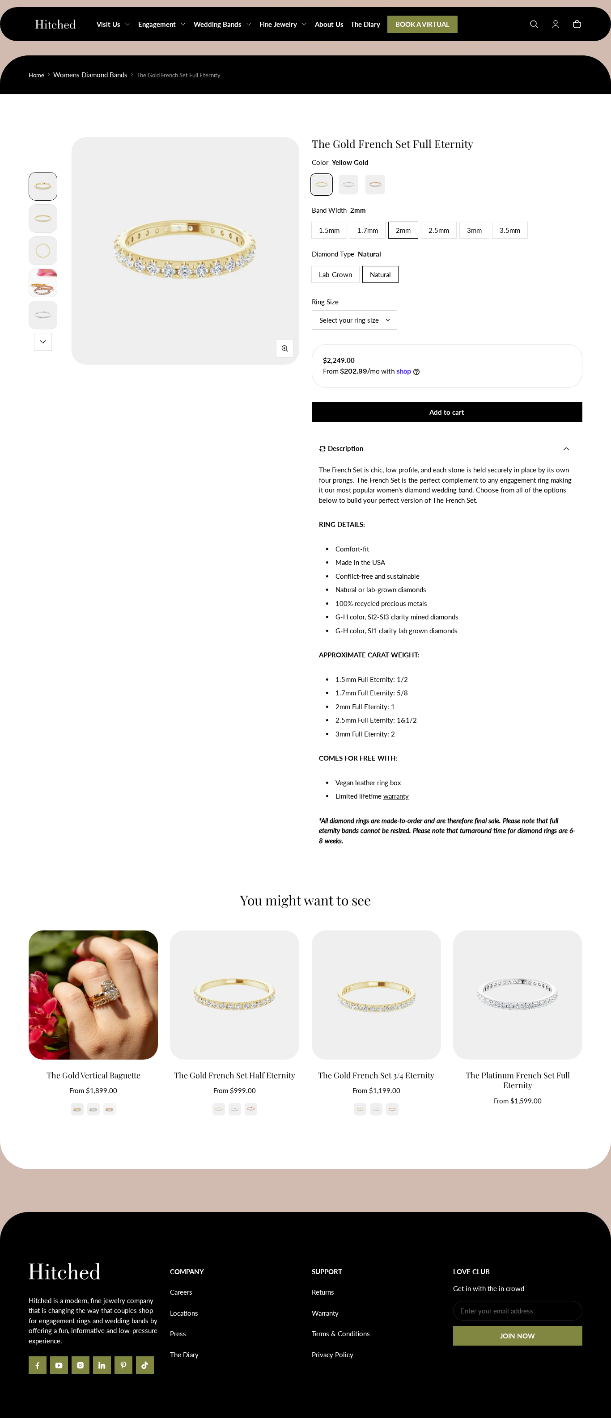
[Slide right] (43, 342)
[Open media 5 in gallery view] (43, 315)
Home (36, 75)
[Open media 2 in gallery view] (43, 218)
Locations (184, 1313)
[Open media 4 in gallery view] (43, 283)
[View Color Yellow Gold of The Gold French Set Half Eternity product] (218, 1109)
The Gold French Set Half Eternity (234, 1075)
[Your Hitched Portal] (555, 24)
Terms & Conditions (341, 1334)
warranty (396, 796)
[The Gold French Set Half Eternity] (234, 995)
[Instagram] (80, 1365)
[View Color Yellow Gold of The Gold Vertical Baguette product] (77, 1109)
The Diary (184, 1355)
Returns (323, 1292)
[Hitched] (55, 24)
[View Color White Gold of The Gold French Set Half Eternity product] (235, 1109)
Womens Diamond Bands (90, 75)
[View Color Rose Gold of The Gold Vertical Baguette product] (109, 1109)
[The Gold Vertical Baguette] (93, 995)
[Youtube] (59, 1365)
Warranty (325, 1313)
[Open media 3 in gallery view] (43, 250)
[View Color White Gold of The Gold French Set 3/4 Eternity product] (376, 1109)
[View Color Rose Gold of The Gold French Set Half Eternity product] (251, 1109)
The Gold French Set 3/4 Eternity (376, 1075)
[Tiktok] (145, 1365)
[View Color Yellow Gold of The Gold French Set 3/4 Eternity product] (360, 1109)
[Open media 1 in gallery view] (43, 186)
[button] (534, 24)
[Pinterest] (123, 1365)
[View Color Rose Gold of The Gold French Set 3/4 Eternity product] (392, 1109)
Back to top (55, 1225)
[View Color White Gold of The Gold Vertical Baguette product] (93, 1109)
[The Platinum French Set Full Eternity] (517, 995)
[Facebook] (38, 1365)
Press (178, 1334)
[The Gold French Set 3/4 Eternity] (376, 995)
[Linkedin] (102, 1365)
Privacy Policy (332, 1355)
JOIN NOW (517, 1336)
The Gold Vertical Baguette (93, 1075)
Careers (181, 1292)
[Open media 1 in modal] (185, 251)
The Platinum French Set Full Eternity (518, 1080)
